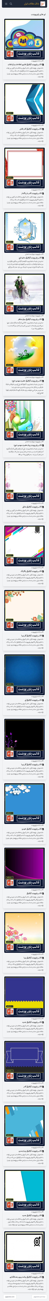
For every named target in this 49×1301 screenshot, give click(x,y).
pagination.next (9, 1297)
